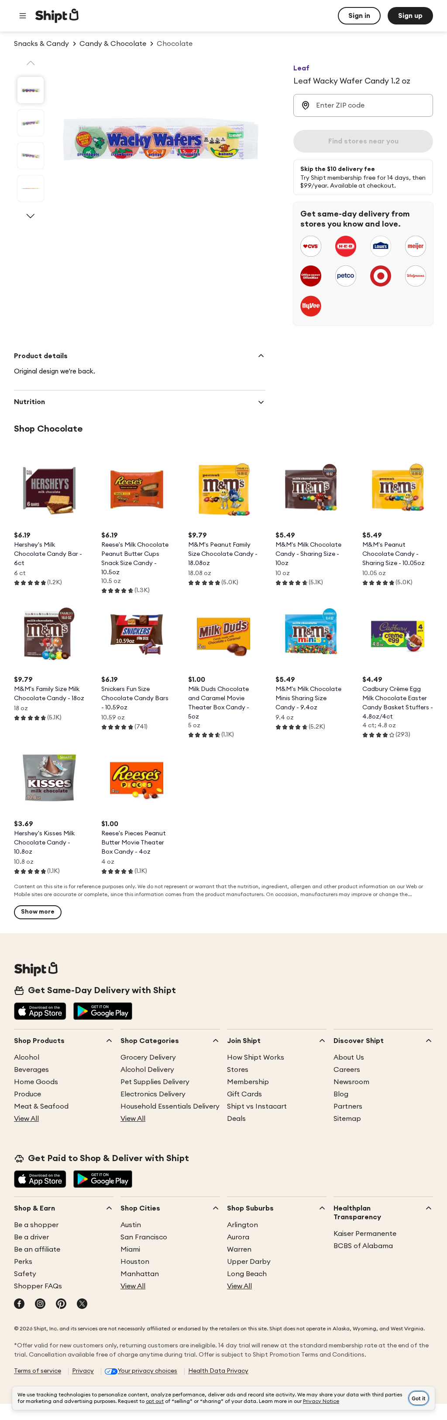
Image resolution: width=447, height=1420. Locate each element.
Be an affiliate (37, 1249)
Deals (236, 1118)
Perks (23, 1261)
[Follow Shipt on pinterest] (61, 1304)
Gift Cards (244, 1094)
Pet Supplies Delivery (154, 1081)
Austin (130, 1224)
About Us (349, 1057)
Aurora (238, 1237)
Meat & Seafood (41, 1106)
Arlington (242, 1224)
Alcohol (26, 1057)
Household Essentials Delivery (170, 1106)
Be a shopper (36, 1224)
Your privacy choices (147, 1371)
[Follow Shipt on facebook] (19, 1304)
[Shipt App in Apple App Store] (40, 1012)
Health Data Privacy (218, 1371)
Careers (347, 1069)
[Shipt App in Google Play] (102, 1012)
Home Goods (36, 1081)
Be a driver (31, 1237)
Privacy (83, 1371)
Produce (27, 1094)
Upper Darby (249, 1261)
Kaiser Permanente (365, 1233)
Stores (237, 1069)
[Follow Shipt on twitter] (82, 1304)
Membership (248, 1081)
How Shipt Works (255, 1057)
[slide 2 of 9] (30, 123)
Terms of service (37, 1371)
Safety (25, 1273)
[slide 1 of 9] (30, 90)
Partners (348, 1106)
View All (26, 1118)
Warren (239, 1249)
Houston (134, 1261)
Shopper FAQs (38, 1286)
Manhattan (139, 1273)
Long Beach (247, 1273)
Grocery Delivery (148, 1057)
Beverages (31, 1069)
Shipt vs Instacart (257, 1106)
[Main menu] (22, 15)
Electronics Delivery (153, 1094)
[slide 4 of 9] (30, 188)
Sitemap (347, 1118)
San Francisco (143, 1237)
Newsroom (351, 1081)
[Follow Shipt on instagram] (40, 1304)
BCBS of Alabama (363, 1245)
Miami (130, 1249)
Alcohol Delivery (147, 1069)
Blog (341, 1094)
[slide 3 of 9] (30, 156)
